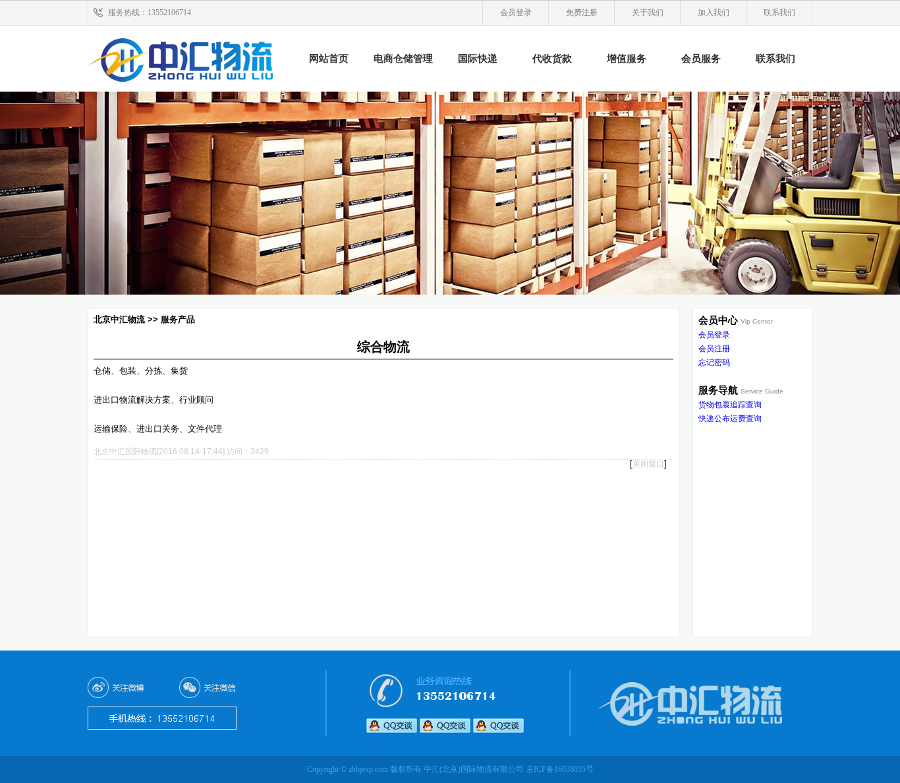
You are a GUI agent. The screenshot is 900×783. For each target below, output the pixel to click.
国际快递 (477, 58)
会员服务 (701, 58)
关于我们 (647, 12)
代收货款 (552, 58)
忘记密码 (714, 362)
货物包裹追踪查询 (730, 404)
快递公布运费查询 (730, 418)
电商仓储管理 (403, 58)
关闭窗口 (648, 464)
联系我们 (779, 12)
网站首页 (329, 58)
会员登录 (516, 12)
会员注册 (714, 348)
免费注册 (582, 12)
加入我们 (713, 12)
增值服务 (626, 58)
